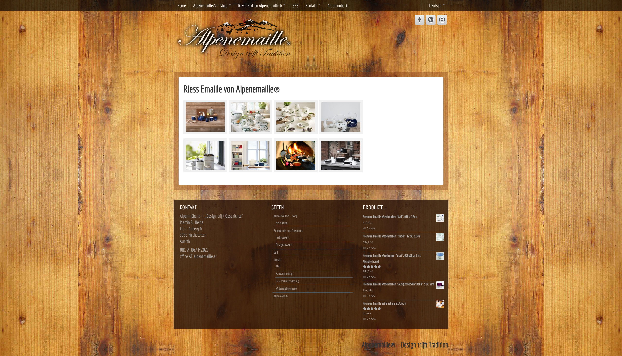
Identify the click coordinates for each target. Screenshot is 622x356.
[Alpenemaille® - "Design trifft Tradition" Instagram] (442, 20)
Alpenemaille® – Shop (210, 5)
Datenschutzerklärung (287, 281)
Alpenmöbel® (338, 5)
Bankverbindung (284, 274)
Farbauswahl (282, 237)
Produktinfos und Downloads (288, 230)
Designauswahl (284, 245)
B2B (295, 5)
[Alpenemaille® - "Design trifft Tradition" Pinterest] (431, 20)
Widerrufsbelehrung (286, 288)
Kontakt (312, 5)
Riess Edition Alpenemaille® (260, 5)
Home (181, 5)
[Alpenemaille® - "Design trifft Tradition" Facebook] (419, 20)
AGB (278, 266)
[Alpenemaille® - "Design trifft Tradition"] (234, 38)
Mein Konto (281, 223)
